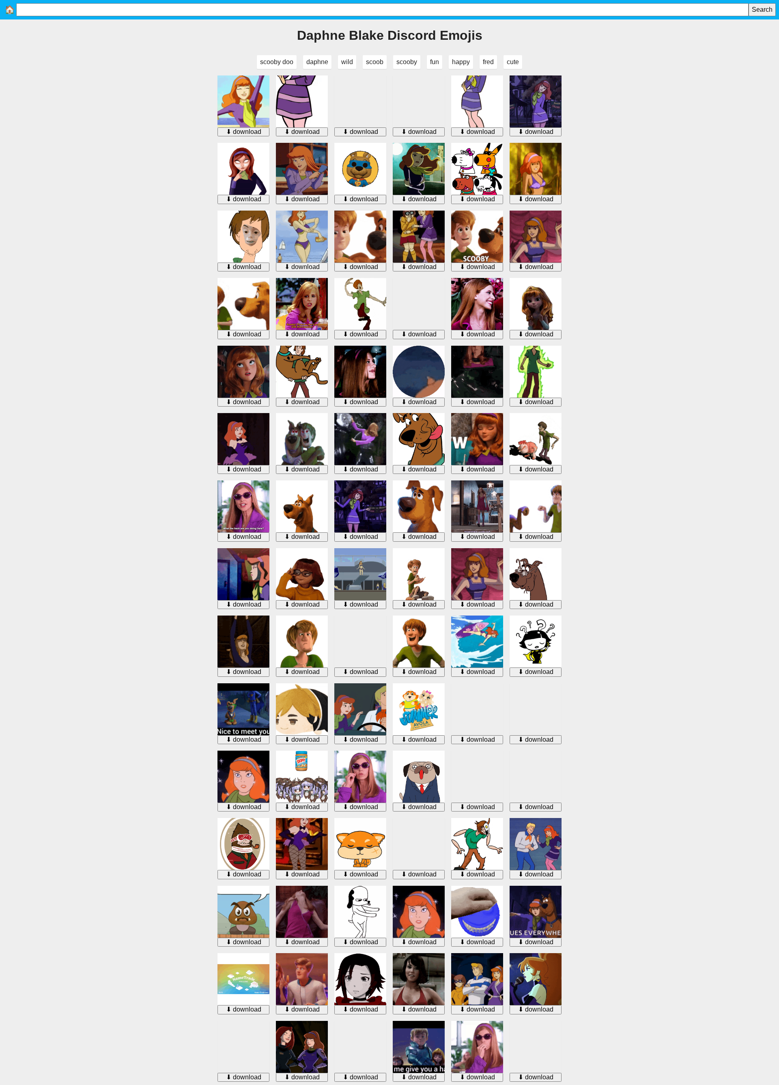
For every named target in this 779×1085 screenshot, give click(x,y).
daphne (317, 61)
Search (762, 9)
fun (434, 61)
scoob (374, 61)
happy (461, 61)
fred (488, 61)
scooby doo (276, 61)
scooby (406, 61)
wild (347, 61)
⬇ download (243, 131)
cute (513, 61)
